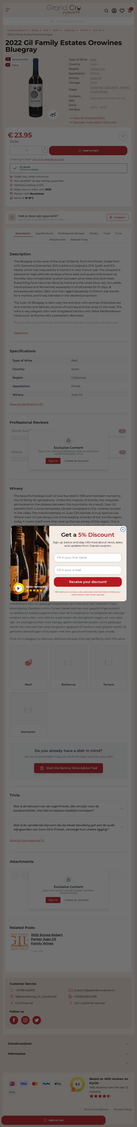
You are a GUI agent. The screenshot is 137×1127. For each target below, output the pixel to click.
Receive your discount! (88, 582)
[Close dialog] (123, 529)
